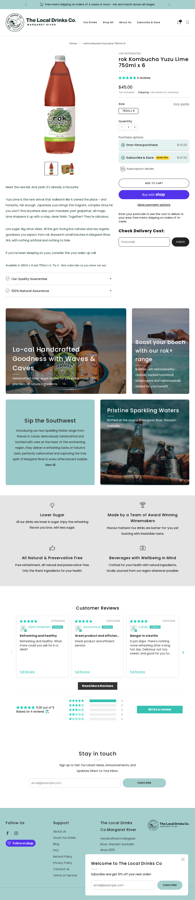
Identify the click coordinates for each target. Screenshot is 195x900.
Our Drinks (90, 22)
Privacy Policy (62, 863)
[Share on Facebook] (143, 255)
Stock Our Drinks (64, 838)
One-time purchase (142, 145)
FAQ (56, 850)
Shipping (143, 92)
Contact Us (61, 869)
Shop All (108, 22)
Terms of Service (65, 875)
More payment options (154, 205)
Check (180, 241)
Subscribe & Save (148, 22)
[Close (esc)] (183, 859)
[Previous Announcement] (25, 4)
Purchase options (131, 137)
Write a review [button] (159, 709)
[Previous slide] (12, 652)
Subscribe (170, 885)
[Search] (187, 22)
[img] (28, 621)
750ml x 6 (128, 111)
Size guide (181, 104)
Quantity (125, 121)
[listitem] (97, 4)
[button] (128, 78)
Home (73, 43)
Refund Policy (62, 857)
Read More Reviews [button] (97, 686)
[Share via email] (165, 255)
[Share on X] (150, 255)
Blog (56, 844)
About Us (125, 22)
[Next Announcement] (169, 4)
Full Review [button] (27, 672)
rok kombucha (130, 53)
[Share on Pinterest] (157, 255)
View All (50, 465)
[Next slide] (183, 652)
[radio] (123, 145)
